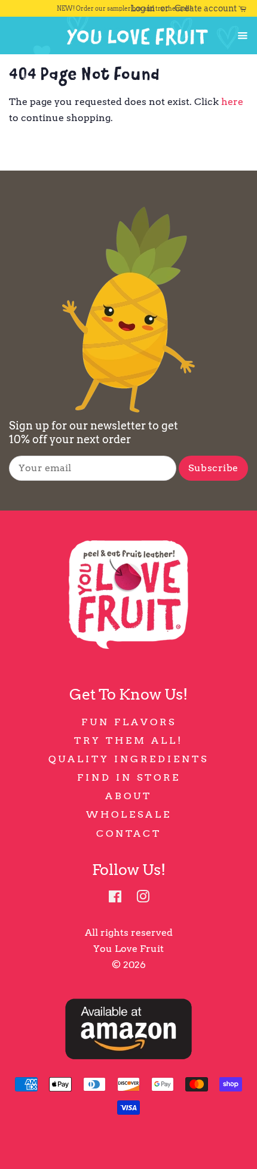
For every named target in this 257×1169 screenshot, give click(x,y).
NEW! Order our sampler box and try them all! (124, 8)
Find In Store (128, 777)
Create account (206, 8)
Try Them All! (128, 740)
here (232, 101)
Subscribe (213, 468)
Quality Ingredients (128, 759)
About (128, 796)
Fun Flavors (128, 722)
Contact (128, 833)
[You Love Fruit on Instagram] (142, 898)
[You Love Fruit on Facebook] (115, 898)
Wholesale (129, 814)
